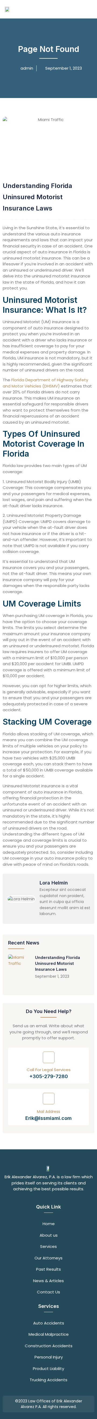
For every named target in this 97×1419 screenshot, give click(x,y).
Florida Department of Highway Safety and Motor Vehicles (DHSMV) (45, 383)
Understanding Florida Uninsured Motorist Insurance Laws (57, 963)
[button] (85, 9)
